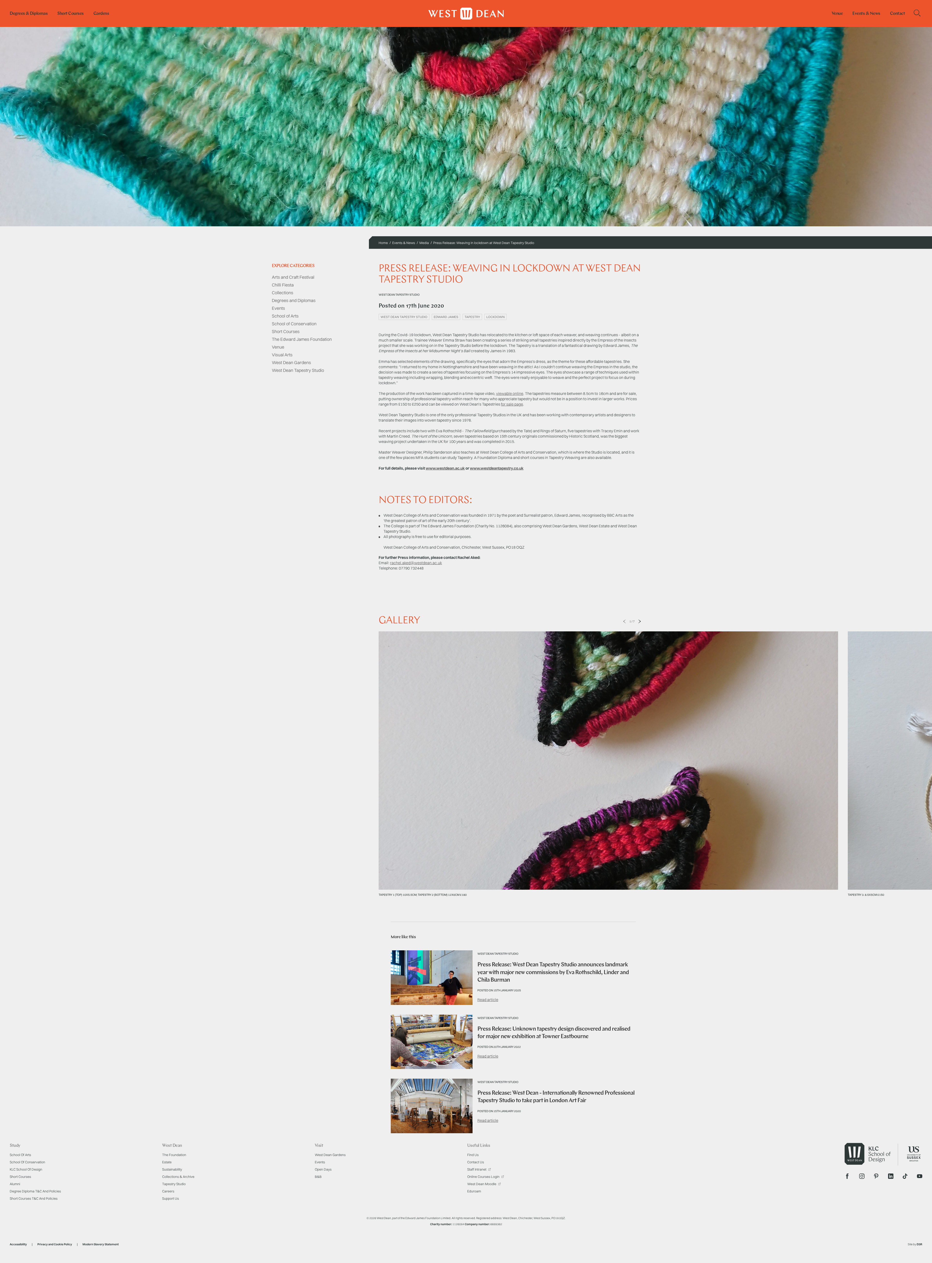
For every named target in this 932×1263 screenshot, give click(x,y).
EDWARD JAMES (446, 317)
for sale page (512, 404)
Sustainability (172, 1169)
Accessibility (18, 1244)
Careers (168, 1191)
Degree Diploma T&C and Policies (35, 1191)
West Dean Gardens (291, 362)
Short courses (70, 14)
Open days (323, 1169)
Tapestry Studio (174, 1184)
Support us (170, 1198)
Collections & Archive (178, 1177)
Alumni (15, 1184)
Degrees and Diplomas (294, 300)
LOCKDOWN (495, 317)
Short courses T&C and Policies (34, 1198)
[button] (624, 621)
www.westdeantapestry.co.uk (497, 468)
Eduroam (474, 1191)
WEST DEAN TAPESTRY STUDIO (404, 317)
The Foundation (174, 1155)
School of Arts (285, 316)
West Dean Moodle (482, 1184)
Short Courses (286, 331)
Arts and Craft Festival (293, 277)
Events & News (866, 14)
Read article (487, 999)
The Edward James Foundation (302, 339)
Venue (837, 14)
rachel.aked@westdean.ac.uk (416, 562)
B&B (318, 1177)
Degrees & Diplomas (29, 14)
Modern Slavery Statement (101, 1244)
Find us (473, 1155)
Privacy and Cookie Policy (54, 1244)
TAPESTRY (472, 317)
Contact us (475, 1162)
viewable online (509, 393)
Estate (167, 1162)
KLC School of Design (26, 1169)
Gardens (101, 14)
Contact (897, 14)
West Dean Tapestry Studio (298, 370)
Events (278, 308)
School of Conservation (294, 323)
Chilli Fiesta (283, 285)
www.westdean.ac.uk (445, 468)
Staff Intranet (477, 1169)
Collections (282, 292)
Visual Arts (282, 355)
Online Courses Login (483, 1177)
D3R (919, 1244)
